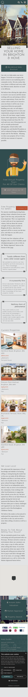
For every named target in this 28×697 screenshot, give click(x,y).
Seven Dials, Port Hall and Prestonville (13, 651)
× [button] (25, 653)
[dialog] (14, 669)
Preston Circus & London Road (10, 647)
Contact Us (22, 208)
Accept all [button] (7, 676)
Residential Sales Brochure (14, 68)
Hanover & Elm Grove (7, 642)
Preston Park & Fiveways (8, 649)
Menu (24, 2)
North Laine (5, 646)
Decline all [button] (20, 676)
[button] (13, 578)
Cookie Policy (14, 683)
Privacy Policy (18, 664)
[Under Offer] (13, 372)
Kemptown (4, 644)
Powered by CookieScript (14, 685)
